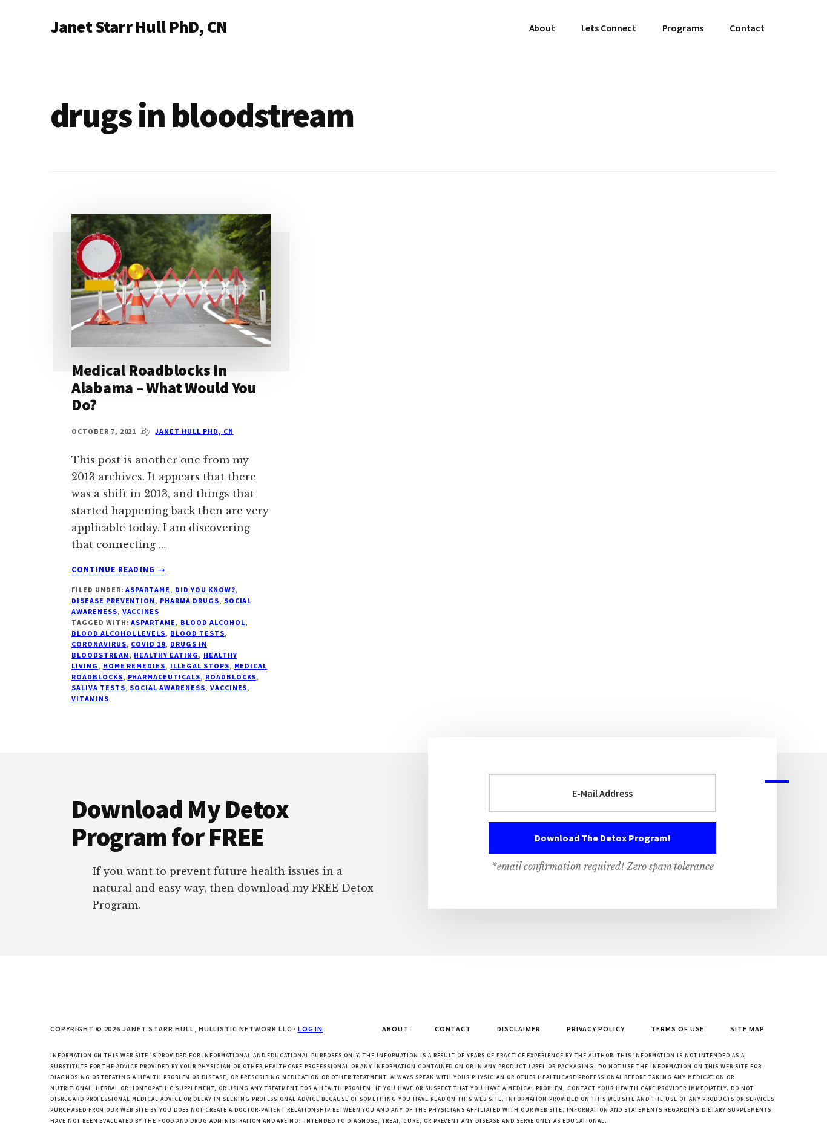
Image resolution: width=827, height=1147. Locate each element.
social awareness (167, 687)
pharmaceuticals (164, 676)
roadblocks (231, 676)
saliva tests (98, 687)
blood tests (197, 633)
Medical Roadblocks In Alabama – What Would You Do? (164, 387)
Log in (310, 1028)
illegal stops (199, 665)
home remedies (134, 665)
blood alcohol (212, 622)
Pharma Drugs (189, 600)
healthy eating (166, 654)
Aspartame (147, 589)
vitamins (90, 698)
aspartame (153, 622)
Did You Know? (205, 589)
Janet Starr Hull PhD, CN (138, 27)
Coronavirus (99, 644)
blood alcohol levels (118, 633)
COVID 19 (148, 644)
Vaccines (141, 611)
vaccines (229, 687)
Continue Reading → (118, 569)
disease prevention (113, 600)
